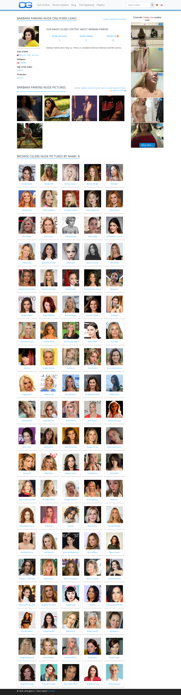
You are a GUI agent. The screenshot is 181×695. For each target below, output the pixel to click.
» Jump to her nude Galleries (114, 19)
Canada (23, 62)
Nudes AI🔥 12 (113, 38)
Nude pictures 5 (59, 38)
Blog (73, 4)
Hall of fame (43, 4)
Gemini (20, 70)
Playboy (101, 4)
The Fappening (86, 4)
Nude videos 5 (86, 38)
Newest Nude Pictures (90, 88)
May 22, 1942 (25, 55)
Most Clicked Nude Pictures (113, 88)
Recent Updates (60, 4)
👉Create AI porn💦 (118, 90)
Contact (51, 691)
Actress (20, 78)
